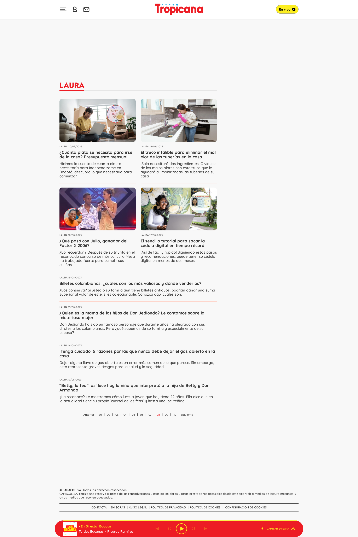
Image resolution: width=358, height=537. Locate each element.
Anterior (88, 415)
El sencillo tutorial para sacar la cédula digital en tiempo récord (173, 243)
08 (158, 415)
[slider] (180, 520)
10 (175, 415)
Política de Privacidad (168, 507)
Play (181, 528)
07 (150, 415)
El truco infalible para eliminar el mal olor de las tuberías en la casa (178, 154)
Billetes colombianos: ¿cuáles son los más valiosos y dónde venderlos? (130, 283)
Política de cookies (205, 507)
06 (141, 415)
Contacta (99, 507)
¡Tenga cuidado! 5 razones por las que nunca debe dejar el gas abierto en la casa (137, 353)
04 (125, 415)
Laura (63, 146)
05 (133, 415)
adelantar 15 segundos (193, 528)
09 (166, 415)
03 (117, 415)
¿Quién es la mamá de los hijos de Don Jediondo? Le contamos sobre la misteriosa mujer (131, 315)
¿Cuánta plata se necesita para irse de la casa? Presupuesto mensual (95, 154)
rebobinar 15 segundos (169, 528)
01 (100, 415)
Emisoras (118, 507)
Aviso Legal (138, 507)
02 (108, 415)
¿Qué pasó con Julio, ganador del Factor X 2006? (93, 243)
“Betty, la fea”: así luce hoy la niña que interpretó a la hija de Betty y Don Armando (134, 388)
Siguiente (187, 415)
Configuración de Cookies (246, 507)
